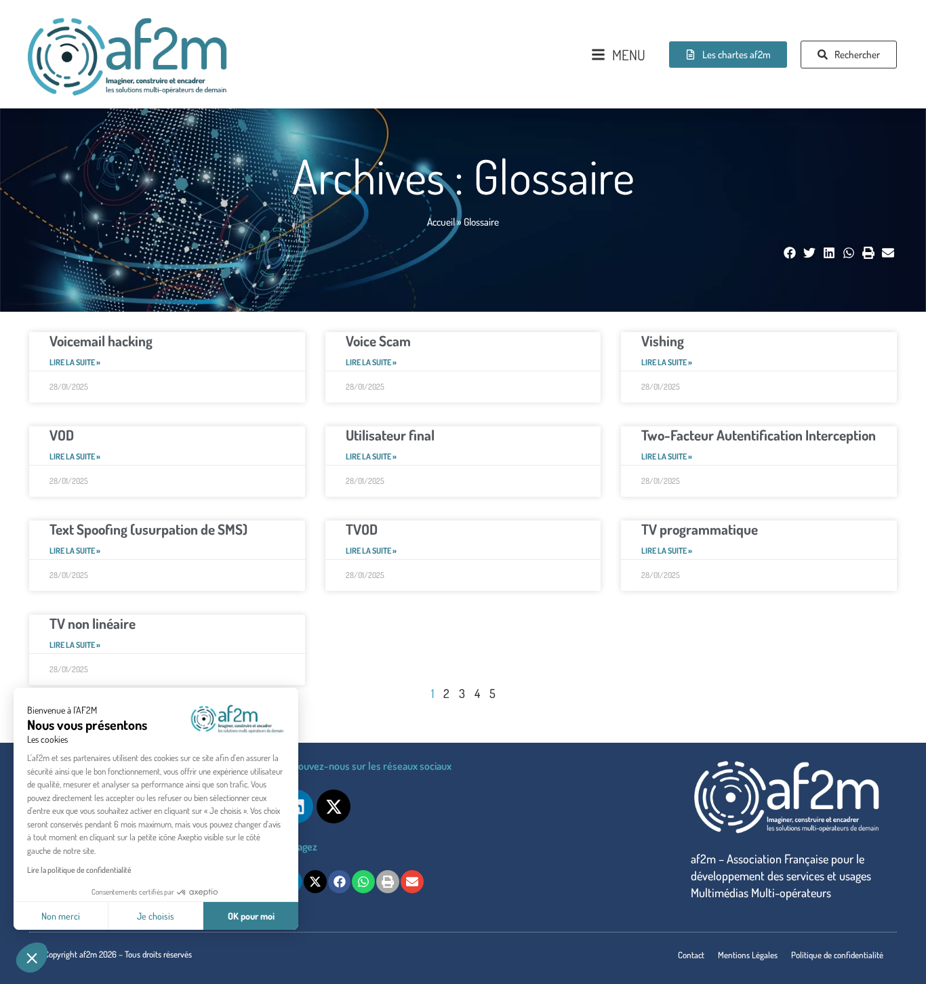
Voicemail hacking (101, 340)
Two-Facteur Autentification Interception (758, 435)
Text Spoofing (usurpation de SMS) (148, 529)
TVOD (362, 529)
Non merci (60, 916)
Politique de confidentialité (837, 954)
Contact (691, 954)
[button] (32, 957)
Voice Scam (378, 340)
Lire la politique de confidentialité (79, 870)
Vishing (662, 340)
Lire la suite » (74, 362)
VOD (61, 435)
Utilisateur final (390, 435)
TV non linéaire (92, 623)
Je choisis (155, 916)
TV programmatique (699, 529)
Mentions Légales (748, 954)
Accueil (441, 221)
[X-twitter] (333, 806)
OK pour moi (251, 916)
